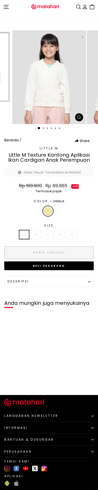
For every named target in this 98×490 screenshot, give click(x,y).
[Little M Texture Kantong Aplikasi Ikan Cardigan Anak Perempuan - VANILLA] (10, 382)
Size (49, 226)
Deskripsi (18, 281)
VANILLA (48, 211)
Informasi (16, 428)
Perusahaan (18, 452)
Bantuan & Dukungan (29, 440)
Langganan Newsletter (31, 416)
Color (49, 201)
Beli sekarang (49, 266)
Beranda (11, 140)
